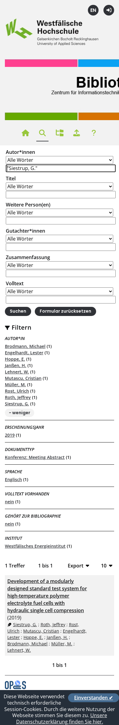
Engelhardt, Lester (24, 353)
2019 (10, 435)
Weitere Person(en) (28, 204)
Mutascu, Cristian (23, 378)
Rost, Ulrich (17, 391)
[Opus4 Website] (15, 687)
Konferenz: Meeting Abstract (35, 457)
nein (9, 502)
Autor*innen (20, 152)
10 (103, 565)
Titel (11, 178)
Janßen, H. (15, 365)
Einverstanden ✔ (93, 697)
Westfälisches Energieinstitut (35, 546)
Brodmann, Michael (25, 346)
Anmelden (108, 10)
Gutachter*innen (25, 230)
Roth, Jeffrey (18, 397)
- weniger (19, 413)
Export (75, 565)
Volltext (14, 283)
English (93, 10)
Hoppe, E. (15, 359)
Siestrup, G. (17, 404)
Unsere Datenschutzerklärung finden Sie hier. (61, 718)
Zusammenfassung (28, 257)
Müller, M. (15, 384)
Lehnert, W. (17, 372)
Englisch (13, 479)
